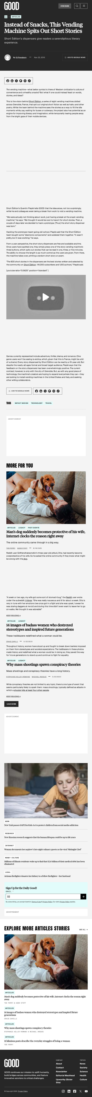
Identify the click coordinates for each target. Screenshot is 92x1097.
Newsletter (61, 1071)
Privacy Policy (47, 902)
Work (7, 821)
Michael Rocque (39, 677)
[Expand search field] (77, 6)
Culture (83, 1079)
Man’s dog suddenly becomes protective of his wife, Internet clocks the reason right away (45, 534)
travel (48, 403)
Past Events (33, 528)
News (82, 1063)
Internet (9, 846)
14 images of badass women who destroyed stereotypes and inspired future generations (40, 627)
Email (9, 891)
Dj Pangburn (21, 57)
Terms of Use (36, 902)
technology (37, 403)
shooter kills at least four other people (31, 690)
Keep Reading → (13, 615)
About (59, 1063)
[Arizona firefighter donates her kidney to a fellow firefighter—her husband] (46, 873)
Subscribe (65, 6)
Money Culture (12, 858)
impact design (21, 403)
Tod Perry (10, 548)
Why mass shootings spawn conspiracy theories (43, 664)
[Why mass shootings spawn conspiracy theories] (46, 1027)
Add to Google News (76, 57)
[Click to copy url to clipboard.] (29, 80)
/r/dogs (28, 600)
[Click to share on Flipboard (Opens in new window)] (20, 80)
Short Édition (35, 101)
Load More (11, 704)
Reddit (69, 597)
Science (84, 1071)
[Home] (5, 16)
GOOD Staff (22, 548)
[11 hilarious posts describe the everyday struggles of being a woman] (46, 1040)
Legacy (21, 528)
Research (9, 833)
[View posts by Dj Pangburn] (7, 57)
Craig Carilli (12, 642)
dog (25, 559)
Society (83, 1067)
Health (83, 1075)
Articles (16, 17)
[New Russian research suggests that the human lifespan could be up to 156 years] (46, 834)
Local (8, 872)
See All (82, 930)
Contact (60, 1067)
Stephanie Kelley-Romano (18, 677)
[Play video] (46, 297)
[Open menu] (83, 6)
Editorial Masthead (65, 1075)
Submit (84, 897)
